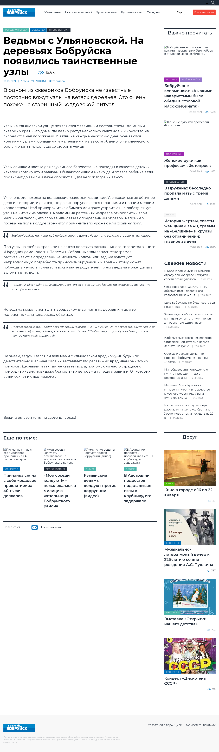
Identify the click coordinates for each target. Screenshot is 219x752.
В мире (90, 469)
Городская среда (16, 30)
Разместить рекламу (201, 725)
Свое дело (154, 12)
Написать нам (51, 527)
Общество (38, 30)
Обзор (170, 214)
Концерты (172, 543)
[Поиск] (213, 2)
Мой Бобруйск (191, 79)
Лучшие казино (132, 12)
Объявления (52, 12)
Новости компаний (78, 12)
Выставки (172, 612)
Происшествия (107, 12)
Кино (169, 483)
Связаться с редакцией (165, 725)
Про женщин (174, 154)
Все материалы (204, 12)
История (171, 79)
